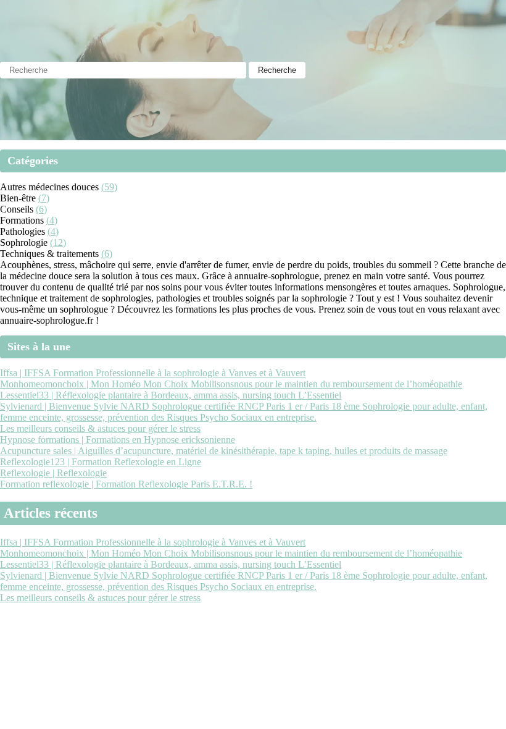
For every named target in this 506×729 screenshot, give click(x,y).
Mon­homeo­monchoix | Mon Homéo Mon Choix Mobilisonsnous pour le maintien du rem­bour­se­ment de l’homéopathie (231, 384)
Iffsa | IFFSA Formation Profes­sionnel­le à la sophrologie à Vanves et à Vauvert (152, 373)
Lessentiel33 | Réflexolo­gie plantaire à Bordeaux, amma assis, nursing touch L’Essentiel (170, 395)
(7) (43, 198)
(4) (51, 220)
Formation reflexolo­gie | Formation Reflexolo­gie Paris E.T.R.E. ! (126, 484)
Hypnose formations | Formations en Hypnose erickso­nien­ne (117, 439)
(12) (58, 242)
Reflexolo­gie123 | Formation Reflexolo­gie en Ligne (100, 462)
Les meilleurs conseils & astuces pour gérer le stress (100, 428)
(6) (41, 209)
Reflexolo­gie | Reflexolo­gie (53, 473)
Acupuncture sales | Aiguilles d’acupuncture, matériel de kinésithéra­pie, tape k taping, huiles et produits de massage (223, 450)
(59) (109, 187)
